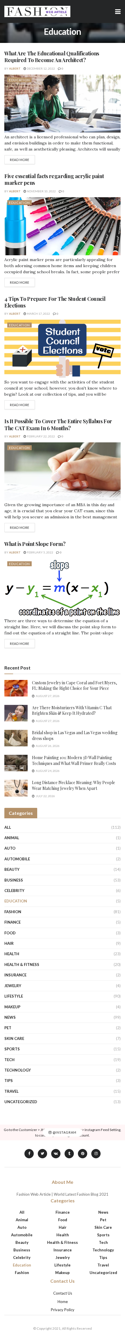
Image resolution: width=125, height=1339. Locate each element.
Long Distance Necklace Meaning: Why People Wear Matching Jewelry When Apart (73, 785)
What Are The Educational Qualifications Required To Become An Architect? (51, 57)
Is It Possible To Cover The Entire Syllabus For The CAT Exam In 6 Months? (58, 424)
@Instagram (64, 1132)
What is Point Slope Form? (35, 543)
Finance (12, 922)
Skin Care (14, 1038)
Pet (7, 1027)
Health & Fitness (21, 964)
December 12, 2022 (40, 68)
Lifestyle (13, 996)
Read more (19, 160)
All (7, 827)
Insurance (15, 975)
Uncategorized (20, 1101)
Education (19, 80)
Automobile (17, 859)
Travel (11, 1091)
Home (63, 1301)
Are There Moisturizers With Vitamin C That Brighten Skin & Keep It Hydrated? (72, 710)
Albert (15, 68)
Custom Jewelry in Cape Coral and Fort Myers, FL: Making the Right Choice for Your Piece (74, 685)
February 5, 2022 (39, 552)
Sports (12, 1049)
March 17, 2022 (38, 313)
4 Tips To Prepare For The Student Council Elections (54, 302)
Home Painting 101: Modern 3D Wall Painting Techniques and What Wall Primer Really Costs (74, 760)
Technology (17, 1070)
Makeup (12, 1007)
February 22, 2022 (40, 436)
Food (10, 933)
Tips (8, 1080)
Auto (9, 848)
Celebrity (14, 890)
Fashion (12, 911)
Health (11, 953)
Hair (9, 943)
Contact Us (62, 1293)
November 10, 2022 (41, 191)
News (10, 1017)
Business (13, 880)
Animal (11, 837)
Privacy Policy (62, 1309)
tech (9, 1059)
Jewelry (12, 985)
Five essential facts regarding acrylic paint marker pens (54, 179)
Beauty (11, 869)
